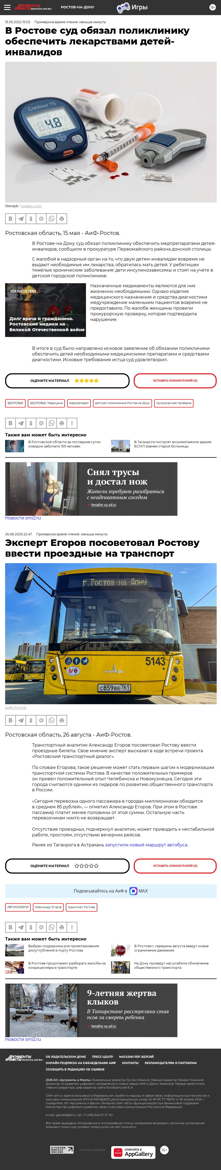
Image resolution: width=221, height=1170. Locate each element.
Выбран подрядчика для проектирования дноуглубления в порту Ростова (63, 948)
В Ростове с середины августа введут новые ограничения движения (171, 948)
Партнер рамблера (92, 1149)
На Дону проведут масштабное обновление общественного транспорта (171, 965)
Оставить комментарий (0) (175, 380)
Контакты (130, 1063)
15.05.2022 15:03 (17, 22)
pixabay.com (31, 206)
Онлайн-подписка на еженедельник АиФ (81, 1063)
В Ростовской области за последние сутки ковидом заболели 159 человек (64, 444)
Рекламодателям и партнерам (171, 1063)
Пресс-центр (102, 1057)
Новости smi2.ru (23, 518)
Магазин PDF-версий (136, 1057)
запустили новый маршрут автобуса (146, 844)
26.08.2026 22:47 (18, 534)
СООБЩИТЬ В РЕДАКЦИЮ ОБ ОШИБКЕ (75, 1069)
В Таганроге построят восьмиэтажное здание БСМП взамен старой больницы (172, 444)
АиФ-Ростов (15, 708)
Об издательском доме (66, 1057)
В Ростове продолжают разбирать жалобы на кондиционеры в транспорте (67, 965)
